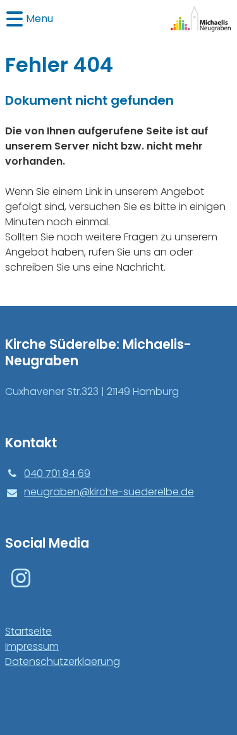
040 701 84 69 (57, 473)
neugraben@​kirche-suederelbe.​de (109, 492)
